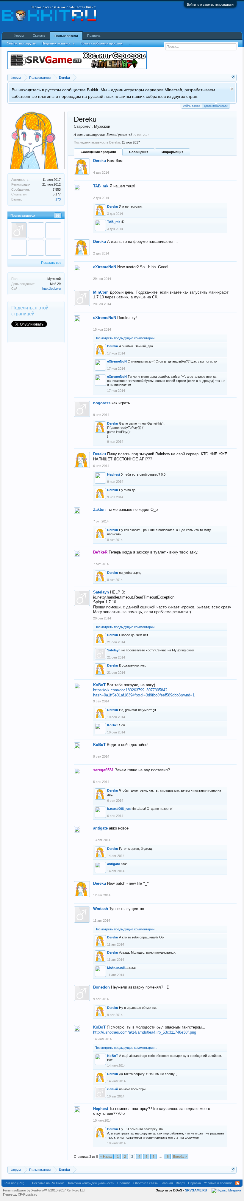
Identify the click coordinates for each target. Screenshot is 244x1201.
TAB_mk (100, 186)
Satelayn (101, 592)
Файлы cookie (191, 105)
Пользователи (66, 36)
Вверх (180, 1183)
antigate (100, 828)
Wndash (100, 908)
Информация (172, 152)
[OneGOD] (53, 230)
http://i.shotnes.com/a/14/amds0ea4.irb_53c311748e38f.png (144, 1032)
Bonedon (101, 987)
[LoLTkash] (19, 230)
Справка (194, 1183)
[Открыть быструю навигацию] (233, 77)
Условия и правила (218, 1183)
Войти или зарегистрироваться (210, 4)
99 (58, 215)
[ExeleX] (19, 248)
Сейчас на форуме (21, 43)
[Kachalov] (36, 248)
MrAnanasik (116, 967)
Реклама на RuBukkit (48, 1183)
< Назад (106, 1156)
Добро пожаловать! (216, 105)
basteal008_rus (119, 808)
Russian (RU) (14, 1183)
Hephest (113, 474)
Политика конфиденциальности (90, 1183)
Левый (112, 1089)
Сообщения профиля (98, 152)
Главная (167, 1183)
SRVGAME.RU (196, 1190)
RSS (237, 1183)
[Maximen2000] (36, 230)
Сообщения (138, 152)
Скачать (39, 35)
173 (58, 199)
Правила (93, 35)
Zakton (99, 509)
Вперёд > (180, 1156)
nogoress (101, 403)
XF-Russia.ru (27, 1194)
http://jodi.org (51, 288)
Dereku (99, 160)
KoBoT (99, 685)
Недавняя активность (58, 43)
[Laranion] (53, 248)
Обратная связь (145, 1183)
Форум (19, 35)
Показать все (51, 262)
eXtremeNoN (104, 267)
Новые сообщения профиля (101, 43)
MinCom (101, 292)
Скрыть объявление (231, 89)
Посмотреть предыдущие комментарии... (126, 338)
